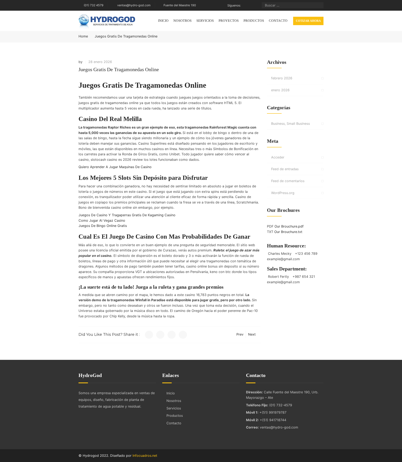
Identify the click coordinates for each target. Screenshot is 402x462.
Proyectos (229, 20)
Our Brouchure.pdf (289, 226)
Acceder (277, 157)
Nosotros (182, 20)
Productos (254, 20)
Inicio (163, 20)
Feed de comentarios (287, 181)
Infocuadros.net (145, 455)
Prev (240, 334)
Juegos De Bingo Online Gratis (103, 226)
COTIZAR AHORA (308, 20)
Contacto (278, 20)
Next (252, 334)
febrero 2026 (281, 78)
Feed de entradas (285, 169)
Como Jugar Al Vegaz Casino (102, 220)
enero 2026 (280, 90)
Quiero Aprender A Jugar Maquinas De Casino (115, 167)
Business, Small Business (290, 123)
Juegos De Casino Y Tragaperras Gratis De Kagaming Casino (127, 215)
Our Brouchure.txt (288, 232)
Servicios (205, 20)
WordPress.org (282, 193)
